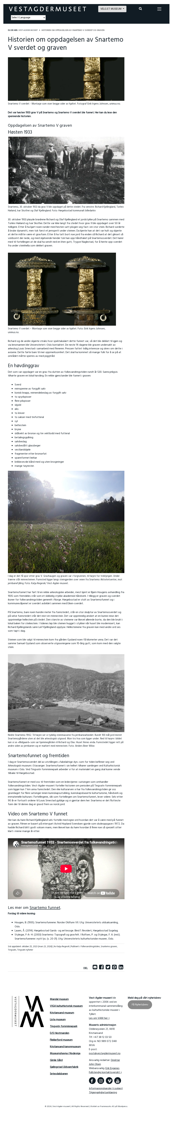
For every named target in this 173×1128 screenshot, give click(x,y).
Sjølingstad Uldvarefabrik (64, 1067)
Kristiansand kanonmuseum (65, 1047)
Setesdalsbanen (59, 1074)
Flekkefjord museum (61, 1040)
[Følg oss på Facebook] (92, 1080)
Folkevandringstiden (90, 946)
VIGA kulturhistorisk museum (66, 1006)
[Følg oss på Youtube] (117, 1080)
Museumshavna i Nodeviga (65, 1053)
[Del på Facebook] (101, 968)
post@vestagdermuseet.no (105, 1053)
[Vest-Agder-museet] (47, 9)
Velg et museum (111, 9)
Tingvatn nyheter (25, 950)
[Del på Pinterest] (114, 968)
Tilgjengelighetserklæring (103, 1092)
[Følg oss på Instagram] (100, 1080)
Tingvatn (12, 950)
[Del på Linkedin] (121, 968)
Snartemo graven (109, 946)
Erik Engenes (112, 1068)
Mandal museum (59, 999)
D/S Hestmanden (59, 1033)
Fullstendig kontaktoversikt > (105, 1072)
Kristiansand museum (62, 1013)
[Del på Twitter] (108, 968)
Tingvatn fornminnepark (63, 1026)
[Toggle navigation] (159, 9)
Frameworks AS (107, 1106)
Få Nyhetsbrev (140, 1005)
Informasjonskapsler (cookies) (106, 1088)
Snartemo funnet (45, 908)
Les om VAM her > (99, 1018)
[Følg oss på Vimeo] (109, 1080)
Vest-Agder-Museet (28, 30)
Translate (35, 22)
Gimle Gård (56, 1060)
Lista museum (58, 1019)
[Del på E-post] (95, 968)
